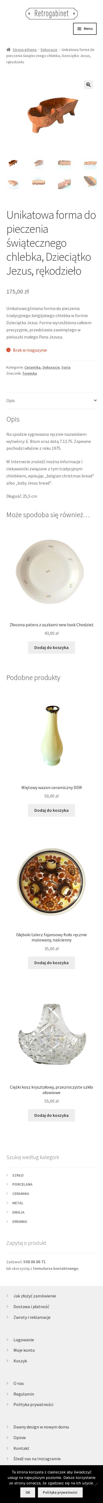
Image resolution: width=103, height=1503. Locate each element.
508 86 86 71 (34, 1261)
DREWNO (19, 1221)
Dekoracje (49, 49)
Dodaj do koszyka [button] (51, 647)
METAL (17, 1202)
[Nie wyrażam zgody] (96, 1484)
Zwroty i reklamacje (32, 1317)
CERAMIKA (20, 1193)
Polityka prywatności (33, 1404)
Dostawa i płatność (31, 1306)
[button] (88, 84)
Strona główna (25, 49)
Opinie (19, 1437)
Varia (66, 367)
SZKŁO (18, 1175)
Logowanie (23, 1339)
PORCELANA (22, 1184)
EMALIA (18, 1212)
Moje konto (24, 1350)
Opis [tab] (10, 400)
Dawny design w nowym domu (41, 1427)
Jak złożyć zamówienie (34, 1296)
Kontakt (21, 1448)
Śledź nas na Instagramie (37, 1458)
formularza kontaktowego (55, 1268)
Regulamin (23, 1394)
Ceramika (32, 367)
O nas (18, 1383)
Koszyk (20, 1360)
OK (28, 1492)
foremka (30, 373)
